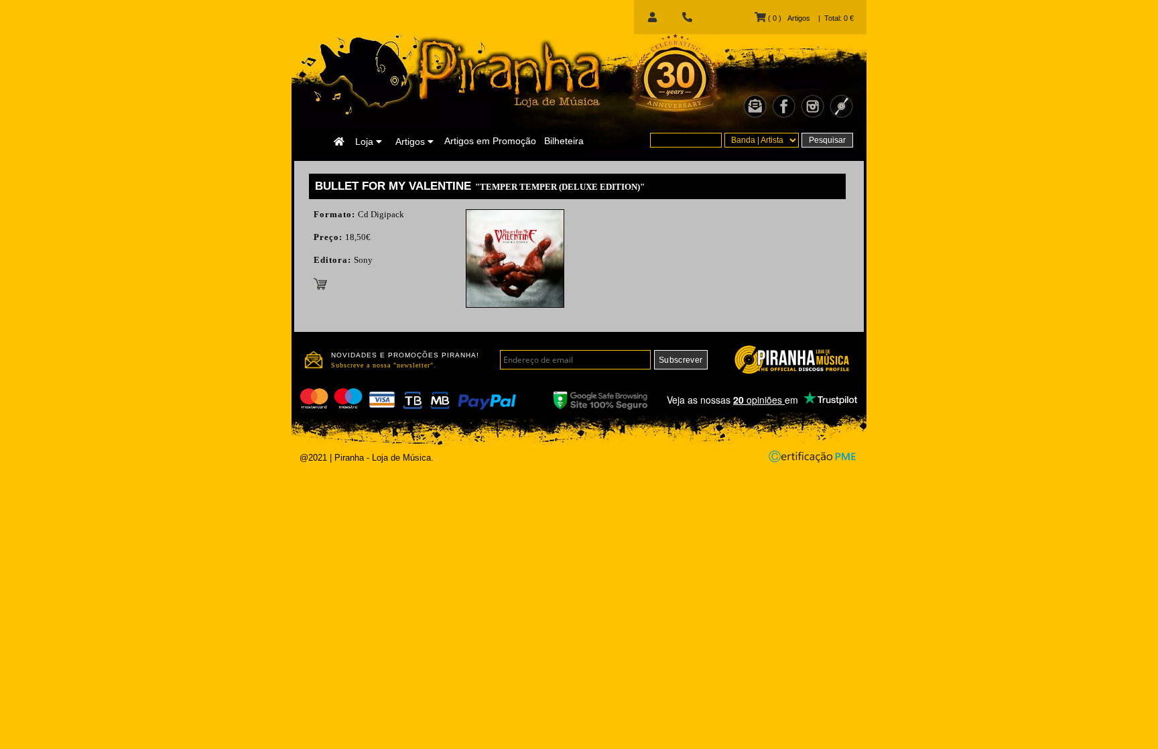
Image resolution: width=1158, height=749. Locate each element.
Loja (365, 141)
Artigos (411, 141)
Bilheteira (564, 140)
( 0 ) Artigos (787, 18)
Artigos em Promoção (490, 140)
